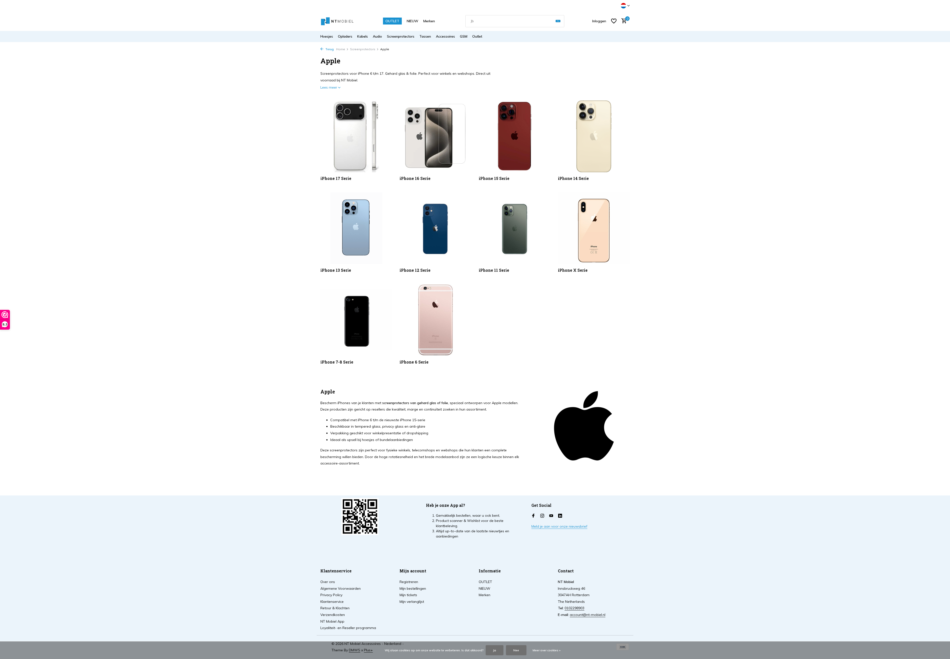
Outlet (477, 36)
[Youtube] (551, 516)
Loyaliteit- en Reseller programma (348, 628)
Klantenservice (332, 601)
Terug (329, 49)
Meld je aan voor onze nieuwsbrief (559, 526)
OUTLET (392, 21)
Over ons (327, 582)
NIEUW (412, 21)
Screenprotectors (400, 36)
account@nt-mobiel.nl (587, 614)
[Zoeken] (558, 21)
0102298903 (574, 608)
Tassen (425, 36)
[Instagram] (542, 516)
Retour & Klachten (335, 608)
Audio (377, 36)
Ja (494, 650)
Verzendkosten (332, 614)
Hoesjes (326, 36)
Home (340, 49)
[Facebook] (533, 516)
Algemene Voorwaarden (340, 588)
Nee (516, 650)
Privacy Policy (331, 595)
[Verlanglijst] (614, 21)
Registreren (409, 582)
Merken (429, 21)
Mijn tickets (408, 595)
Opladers (345, 36)
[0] (623, 21)
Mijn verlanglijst (412, 601)
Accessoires (445, 36)
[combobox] (514, 21)
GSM (463, 36)
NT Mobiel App (332, 621)
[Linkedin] (560, 516)
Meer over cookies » (547, 650)
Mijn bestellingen (413, 588)
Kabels (362, 36)
